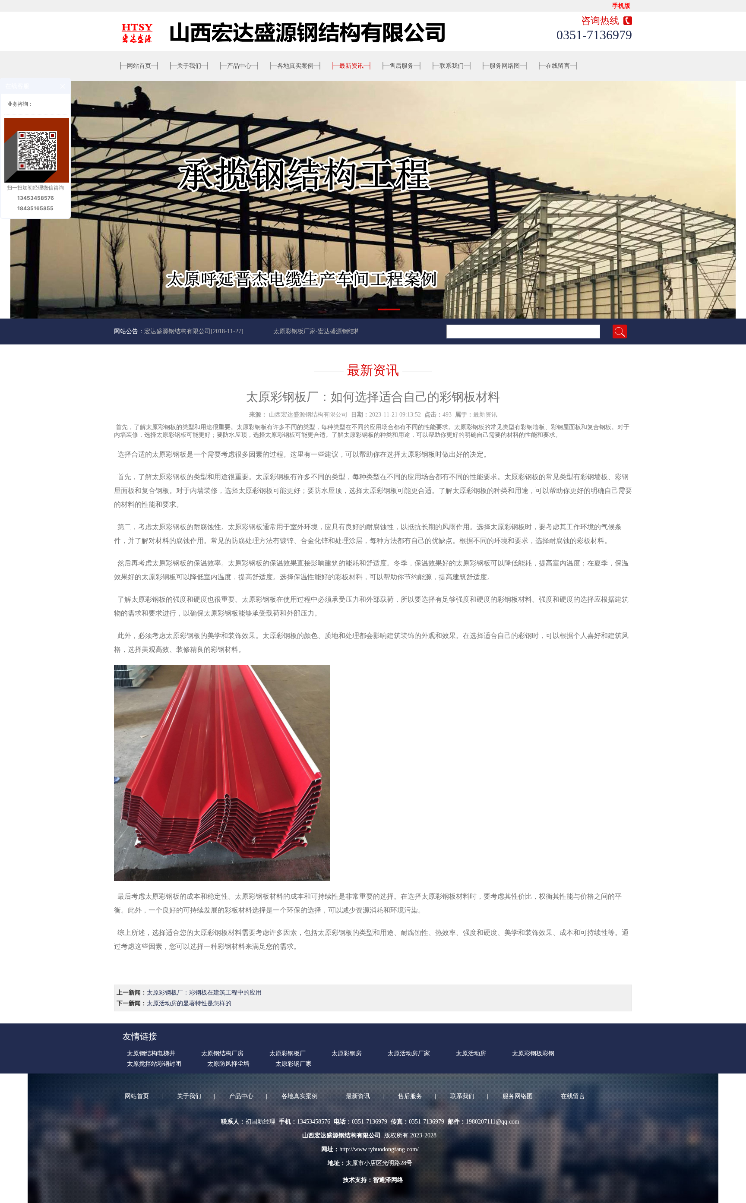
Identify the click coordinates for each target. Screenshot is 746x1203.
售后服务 (401, 66)
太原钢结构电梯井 (151, 1053)
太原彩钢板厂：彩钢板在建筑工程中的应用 (204, 992)
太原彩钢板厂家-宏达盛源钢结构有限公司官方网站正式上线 (335, 331)
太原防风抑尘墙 (228, 1064)
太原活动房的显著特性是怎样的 (189, 1003)
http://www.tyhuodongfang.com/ (379, 1149)
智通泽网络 (388, 1180)
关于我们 (189, 66)
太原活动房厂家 (409, 1053)
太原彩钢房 (347, 1053)
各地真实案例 (295, 66)
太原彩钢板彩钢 (533, 1053)
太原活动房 (471, 1053)
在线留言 (557, 66)
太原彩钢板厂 (287, 1053)
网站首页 (139, 66)
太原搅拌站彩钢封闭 (154, 1064)
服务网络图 (504, 66)
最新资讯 (351, 66)
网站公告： (129, 331)
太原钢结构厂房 (222, 1053)
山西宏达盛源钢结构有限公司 (308, 414)
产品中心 (239, 66)
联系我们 (451, 66)
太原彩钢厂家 (293, 1064)
